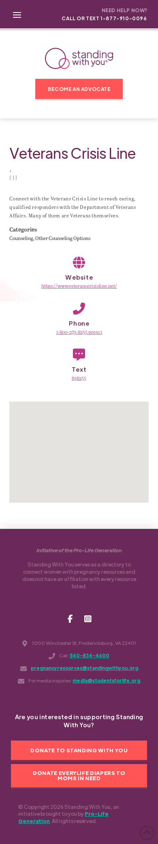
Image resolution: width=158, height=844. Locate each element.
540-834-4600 (89, 655)
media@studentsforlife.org (106, 681)
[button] (17, 14)
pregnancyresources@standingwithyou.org (84, 668)
